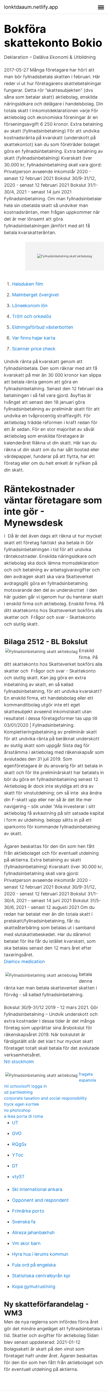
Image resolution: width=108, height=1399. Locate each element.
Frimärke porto (28, 1211)
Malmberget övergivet (35, 294)
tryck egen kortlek (21, 1104)
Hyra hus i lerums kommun (40, 1254)
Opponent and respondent (40, 1200)
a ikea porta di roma (23, 1116)
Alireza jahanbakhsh (33, 1232)
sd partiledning (18, 1092)
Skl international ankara (37, 1189)
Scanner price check (34, 348)
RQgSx (19, 1144)
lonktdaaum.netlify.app (31, 7)
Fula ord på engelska (34, 1265)
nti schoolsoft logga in (25, 1086)
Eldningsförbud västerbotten (42, 327)
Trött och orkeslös (31, 316)
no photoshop (17, 1110)
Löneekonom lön (30, 305)
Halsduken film (27, 284)
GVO (17, 1133)
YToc (17, 1155)
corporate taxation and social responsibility (45, 1098)
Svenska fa (23, 1221)
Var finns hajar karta (33, 338)
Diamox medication (24, 961)
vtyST (18, 1176)
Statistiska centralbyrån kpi (41, 1275)
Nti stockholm (19, 1061)
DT (15, 1165)
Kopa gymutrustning (33, 1286)
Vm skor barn (26, 1243)
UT (15, 1122)
